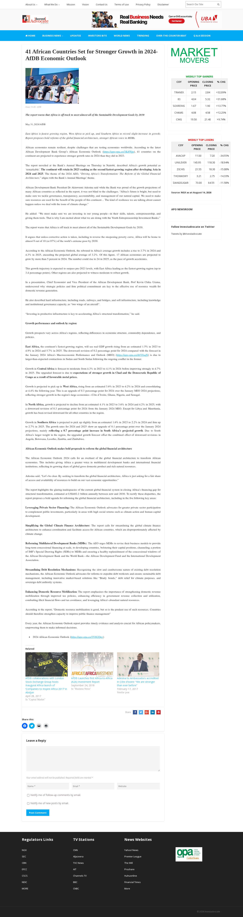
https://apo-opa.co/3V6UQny (87, 637)
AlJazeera (78, 856)
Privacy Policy (143, 4)
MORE (25, 888)
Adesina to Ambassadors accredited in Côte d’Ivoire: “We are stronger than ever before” (138, 681)
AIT (74, 869)
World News (122, 35)
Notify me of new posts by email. (49, 803)
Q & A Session (202, 35)
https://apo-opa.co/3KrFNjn (119, 151)
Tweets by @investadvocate (186, 233)
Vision (85, 4)
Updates (75, 35)
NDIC (24, 882)
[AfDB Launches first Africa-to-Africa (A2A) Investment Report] (92, 664)
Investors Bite (97, 35)
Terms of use (122, 4)
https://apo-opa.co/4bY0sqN (132, 355)
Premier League (132, 856)
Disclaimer (163, 4)
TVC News (78, 862)
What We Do (51, 4)
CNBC (76, 888)
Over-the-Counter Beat (171, 35)
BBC (75, 882)
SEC (24, 856)
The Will (128, 862)
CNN (75, 850)
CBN (24, 862)
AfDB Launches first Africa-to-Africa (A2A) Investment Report (91, 679)
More (127, 888)
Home (31, 35)
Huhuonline (130, 875)
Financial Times (132, 882)
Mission (71, 4)
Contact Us (101, 4)
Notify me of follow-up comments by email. (55, 795)
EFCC (24, 869)
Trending (143, 35)
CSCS (25, 875)
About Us (30, 4)
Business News (51, 35)
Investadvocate (212, 911)
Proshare (129, 869)
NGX (24, 850)
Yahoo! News (131, 850)
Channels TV (80, 875)
